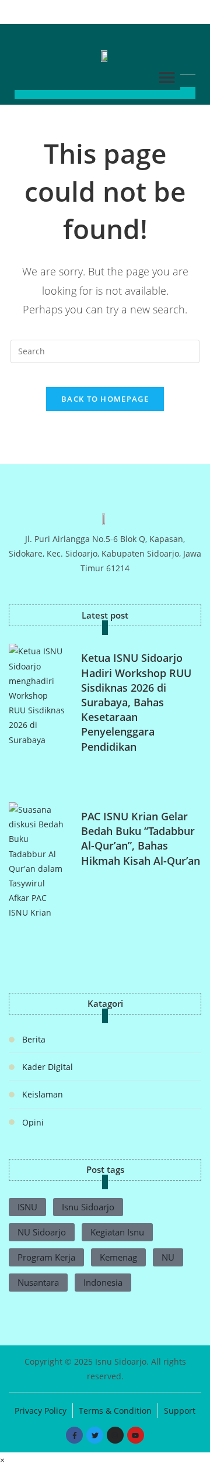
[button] (167, 77)
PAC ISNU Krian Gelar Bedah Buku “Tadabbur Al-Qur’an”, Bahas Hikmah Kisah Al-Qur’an (140, 838)
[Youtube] (135, 1435)
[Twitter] (94, 1435)
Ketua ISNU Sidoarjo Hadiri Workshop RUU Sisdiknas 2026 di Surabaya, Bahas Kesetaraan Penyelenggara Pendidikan (136, 702)
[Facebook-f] (74, 1435)
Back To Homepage (105, 398)
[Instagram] (115, 1435)
